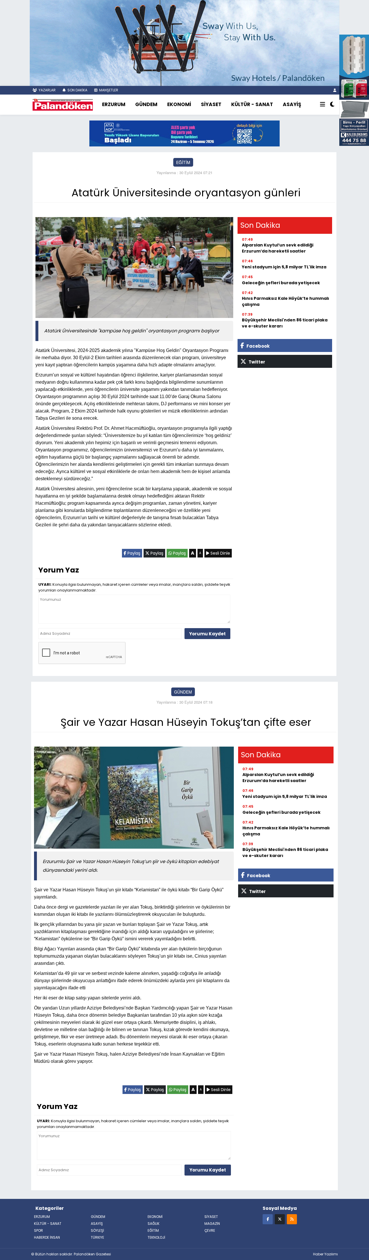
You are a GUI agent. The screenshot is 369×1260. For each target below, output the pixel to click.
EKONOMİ (179, 104)
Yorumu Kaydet (207, 634)
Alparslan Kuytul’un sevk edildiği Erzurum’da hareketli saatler (277, 248)
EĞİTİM (183, 162)
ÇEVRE (209, 1230)
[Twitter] (280, 1219)
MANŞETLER (108, 90)
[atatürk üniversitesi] (184, 133)
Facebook (258, 346)
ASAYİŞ (292, 104)
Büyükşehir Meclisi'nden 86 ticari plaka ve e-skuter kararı (284, 323)
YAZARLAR (47, 90)
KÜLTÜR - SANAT (252, 104)
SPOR (38, 1230)
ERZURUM (113, 104)
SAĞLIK (153, 1223)
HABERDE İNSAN (47, 1237)
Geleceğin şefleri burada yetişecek (281, 283)
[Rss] (292, 1219)
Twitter (256, 362)
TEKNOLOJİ (156, 1237)
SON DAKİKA (77, 90)
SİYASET (211, 104)
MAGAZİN (212, 1223)
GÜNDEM (146, 104)
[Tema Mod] (332, 104)
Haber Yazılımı (325, 1254)
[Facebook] (268, 1219)
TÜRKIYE (97, 1237)
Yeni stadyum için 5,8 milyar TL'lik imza (284, 267)
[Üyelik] (334, 90)
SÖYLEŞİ (97, 1230)
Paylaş (133, 553)
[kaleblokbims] (354, 90)
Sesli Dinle (219, 553)
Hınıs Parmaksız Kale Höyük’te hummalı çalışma (285, 301)
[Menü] (322, 105)
